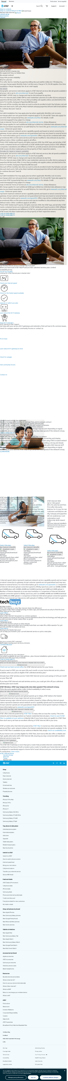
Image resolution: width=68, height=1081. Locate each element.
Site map (5, 1048)
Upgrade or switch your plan (9, 303)
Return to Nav (16, 11)
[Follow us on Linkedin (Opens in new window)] (64, 763)
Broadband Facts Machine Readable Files (15, 1025)
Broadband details (7, 1061)
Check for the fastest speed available (12, 293)
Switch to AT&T (7, 856)
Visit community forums (7, 365)
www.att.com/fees (34, 118)
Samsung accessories (9, 962)
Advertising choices (40, 1048)
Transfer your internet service (12, 871)
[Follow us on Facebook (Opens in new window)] (57, 763)
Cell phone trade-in (8, 868)
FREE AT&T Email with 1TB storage (11, 1038)
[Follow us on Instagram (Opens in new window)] (61, 763)
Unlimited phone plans (9, 829)
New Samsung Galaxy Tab (10, 936)
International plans (8, 832)
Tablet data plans (8, 842)
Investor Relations (8, 1010)
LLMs (4, 1041)
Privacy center (38, 1051)
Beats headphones (8, 969)
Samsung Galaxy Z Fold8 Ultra (12, 815)
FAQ (12, 435)
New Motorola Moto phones (11, 922)
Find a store (53, 1)
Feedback (5, 1035)
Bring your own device (9, 865)
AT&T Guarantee (8, 1022)
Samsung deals (7, 892)
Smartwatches (7, 785)
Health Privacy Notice (40, 1057)
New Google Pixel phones (10, 918)
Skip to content (5, 9)
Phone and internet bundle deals (12, 895)
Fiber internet (7, 776)
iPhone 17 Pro (7, 802)
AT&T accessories (8, 959)
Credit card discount (9, 898)
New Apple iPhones (8, 912)
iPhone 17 (5, 809)
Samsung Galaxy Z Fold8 (10, 818)
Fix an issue (3, 339)
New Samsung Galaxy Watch (11, 942)
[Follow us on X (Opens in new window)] (53, 763)
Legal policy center (7, 1064)
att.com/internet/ (22, 93)
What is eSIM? (7, 989)
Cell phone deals (7, 886)
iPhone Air (6, 806)
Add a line (6, 835)
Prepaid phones (7, 791)
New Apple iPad (7, 933)
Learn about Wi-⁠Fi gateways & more (11, 349)
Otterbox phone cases (9, 966)
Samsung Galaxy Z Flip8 (10, 821)
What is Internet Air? (9, 980)
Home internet (7, 779)
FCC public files (38, 1064)
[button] (12, 6)
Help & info (6, 1019)
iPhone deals (6, 889)
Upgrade (5, 838)
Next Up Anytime (8, 848)
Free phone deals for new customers (14, 901)
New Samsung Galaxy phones (12, 915)
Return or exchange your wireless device (15, 992)
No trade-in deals (8, 904)
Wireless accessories (9, 788)
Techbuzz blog (6, 1032)
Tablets (5, 782)
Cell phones (6, 773)
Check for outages (6, 357)
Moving (2, 435)
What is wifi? (6, 995)
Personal (3, 1)
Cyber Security (38, 1061)
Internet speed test (8, 862)
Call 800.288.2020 (6, 644)
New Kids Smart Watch (9, 948)
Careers (5, 1016)
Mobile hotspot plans (9, 845)
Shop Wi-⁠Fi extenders (7, 323)
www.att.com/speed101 (28, 135)
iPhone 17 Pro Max (8, 799)
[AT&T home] (5, 6)
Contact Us (3, 375)
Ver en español (62, 1)
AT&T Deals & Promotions (10, 882)
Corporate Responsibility (10, 1013)
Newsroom (6, 1006)
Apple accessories (8, 956)
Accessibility (6, 1057)
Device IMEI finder (8, 874)
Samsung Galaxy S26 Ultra (11, 812)
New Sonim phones (8, 925)
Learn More (4, 613)
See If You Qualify (6, 272)
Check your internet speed (8, 283)
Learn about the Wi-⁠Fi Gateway (10, 313)
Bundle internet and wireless (11, 977)
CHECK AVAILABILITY (7, 213)
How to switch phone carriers (11, 859)
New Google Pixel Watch (10, 945)
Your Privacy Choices (40, 1054)
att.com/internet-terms (34, 122)
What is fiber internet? (9, 986)
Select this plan (5, 545)
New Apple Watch (8, 939)
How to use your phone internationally (14, 983)
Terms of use (6, 1054)
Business (11, 1)
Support (8, 435)
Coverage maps (6, 1051)
